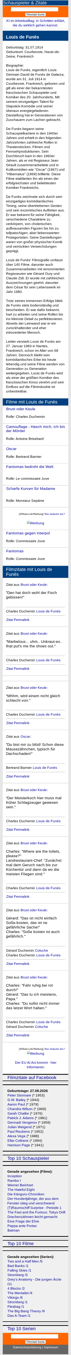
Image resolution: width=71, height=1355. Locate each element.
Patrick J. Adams (21, 1118)
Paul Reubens (18, 1131)
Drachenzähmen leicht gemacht (32, 1217)
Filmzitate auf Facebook (31, 1077)
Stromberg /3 (17, 1275)
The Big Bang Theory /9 (26, 1311)
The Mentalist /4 (19, 1293)
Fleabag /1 (15, 1306)
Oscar (11, 449)
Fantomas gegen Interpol (28, 533)
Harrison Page (18, 1145)
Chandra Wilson (20, 1109)
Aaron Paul (16, 1104)
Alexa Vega (16, 1136)
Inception (14, 1176)
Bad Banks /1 (18, 1266)
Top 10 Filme (20, 1243)
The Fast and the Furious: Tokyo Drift (36, 1212)
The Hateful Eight (21, 1190)
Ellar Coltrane (18, 1140)
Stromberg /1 (17, 1302)
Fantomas (15, 551)
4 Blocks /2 (16, 1288)
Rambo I (14, 1180)
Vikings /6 (15, 1297)
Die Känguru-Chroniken (25, 1194)
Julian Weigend (19, 1127)
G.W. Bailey (16, 1100)
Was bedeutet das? (54, 514)
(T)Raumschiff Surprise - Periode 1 (34, 1208)
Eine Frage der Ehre (23, 1221)
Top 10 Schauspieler (28, 1158)
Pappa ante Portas (22, 1226)
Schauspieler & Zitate (25, 2)
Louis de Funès (48, 611)
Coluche (41, 950)
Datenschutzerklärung (27, 1347)
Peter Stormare (19, 1095)
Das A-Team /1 (19, 1316)
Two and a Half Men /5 (25, 1261)
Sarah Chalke (18, 1113)
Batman (13, 1230)
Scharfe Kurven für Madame (30, 488)
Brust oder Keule (20, 409)
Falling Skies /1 (19, 1270)
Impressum (51, 1347)
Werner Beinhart (20, 1185)
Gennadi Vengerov (22, 1122)
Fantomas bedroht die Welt (29, 467)
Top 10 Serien (21, 1328)
